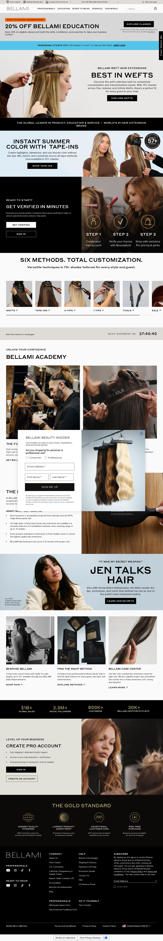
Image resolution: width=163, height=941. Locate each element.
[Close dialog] (141, 433)
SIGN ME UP (50, 487)
